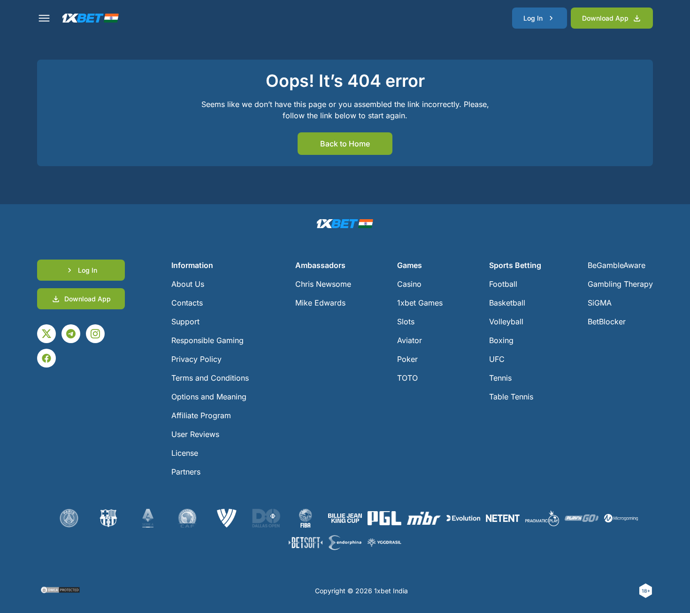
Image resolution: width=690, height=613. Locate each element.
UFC (497, 359)
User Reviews (195, 434)
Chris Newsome (323, 284)
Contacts (187, 302)
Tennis (500, 378)
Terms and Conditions (210, 378)
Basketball (507, 302)
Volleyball (506, 321)
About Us (187, 284)
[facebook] (46, 358)
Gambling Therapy (620, 284)
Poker (407, 359)
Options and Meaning (208, 396)
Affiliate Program (201, 415)
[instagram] (95, 333)
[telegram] (70, 333)
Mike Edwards (320, 302)
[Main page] (90, 18)
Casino (409, 284)
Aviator (409, 340)
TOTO (407, 378)
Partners (185, 471)
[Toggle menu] (44, 18)
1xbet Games (420, 302)
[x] (46, 333)
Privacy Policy (196, 359)
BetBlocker (607, 321)
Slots (405, 321)
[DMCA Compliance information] (60, 591)
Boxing (501, 340)
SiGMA (600, 302)
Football (503, 284)
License (184, 453)
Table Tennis (511, 396)
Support (185, 321)
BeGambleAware (616, 265)
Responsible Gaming (207, 340)
